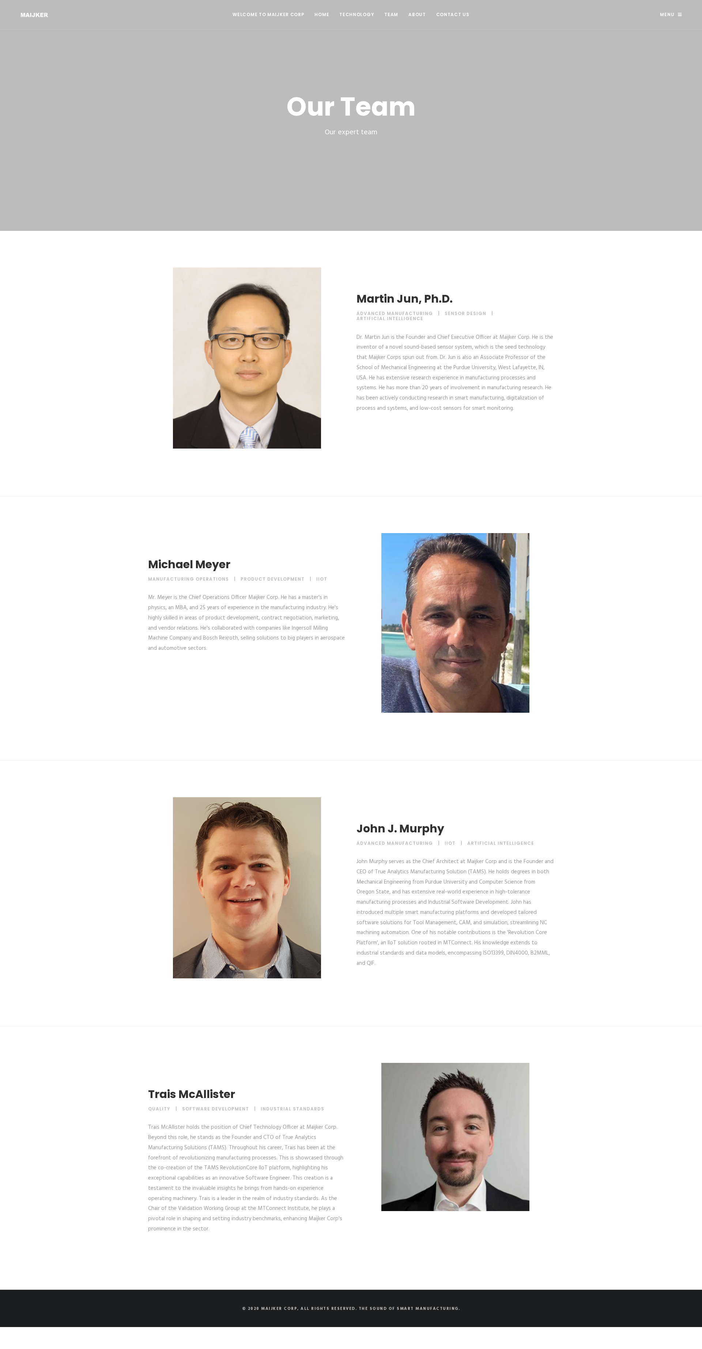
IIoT (321, 579)
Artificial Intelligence (389, 318)
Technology (356, 14)
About (417, 14)
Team (391, 14)
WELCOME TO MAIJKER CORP (268, 14)
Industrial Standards (292, 1109)
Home (321, 14)
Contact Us (452, 14)
